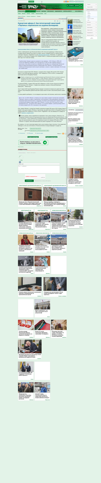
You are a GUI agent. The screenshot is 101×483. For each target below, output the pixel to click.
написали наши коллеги (44, 54)
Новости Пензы (21, 16)
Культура (89, 22)
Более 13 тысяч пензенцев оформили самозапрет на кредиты (41, 332)
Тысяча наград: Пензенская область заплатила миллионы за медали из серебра (25, 333)
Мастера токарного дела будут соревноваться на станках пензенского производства (74, 119)
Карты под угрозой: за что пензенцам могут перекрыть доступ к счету (75, 59)
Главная (88, 4)
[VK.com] (19, 162)
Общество (39, 205)
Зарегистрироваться (79, 1)
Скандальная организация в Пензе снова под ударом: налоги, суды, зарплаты (53, 293)
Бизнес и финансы (90, 9)
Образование (89, 27)
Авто (88, 20)
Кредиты (89, 13)
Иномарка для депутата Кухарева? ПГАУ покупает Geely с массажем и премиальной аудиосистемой (30, 356)
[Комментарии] (55, 21)
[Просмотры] (58, 21)
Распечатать (22, 133)
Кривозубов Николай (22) (35, 128)
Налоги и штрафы (91, 18)
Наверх (91, 38)
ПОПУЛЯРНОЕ (71, 109)
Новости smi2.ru (21, 146)
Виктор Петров (64, 18)
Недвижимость (90, 32)
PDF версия (30, 133)
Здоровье (89, 24)
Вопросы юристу (90, 35)
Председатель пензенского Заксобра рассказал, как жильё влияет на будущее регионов (25, 396)
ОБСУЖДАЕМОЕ (79, 109)
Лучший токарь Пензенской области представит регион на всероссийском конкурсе (42, 395)
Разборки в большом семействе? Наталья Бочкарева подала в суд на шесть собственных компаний (25, 248)
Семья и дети (89, 30)
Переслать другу (39, 133)
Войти (72, 1)
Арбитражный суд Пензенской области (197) (39, 130)
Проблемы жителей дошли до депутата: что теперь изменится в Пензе (75, 113)
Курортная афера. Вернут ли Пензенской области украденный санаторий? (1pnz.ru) (38, 49)
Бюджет (89, 15)
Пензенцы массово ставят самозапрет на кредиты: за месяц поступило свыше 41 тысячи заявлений (58, 334)
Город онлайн (90, 7)
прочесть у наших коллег (27, 112)
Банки (19, 13)
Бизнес (89, 16)
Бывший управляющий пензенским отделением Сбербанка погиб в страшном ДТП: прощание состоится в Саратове (26, 269)
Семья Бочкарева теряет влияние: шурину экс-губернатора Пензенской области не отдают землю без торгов (59, 225)
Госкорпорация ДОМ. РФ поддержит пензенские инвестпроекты (25, 374)
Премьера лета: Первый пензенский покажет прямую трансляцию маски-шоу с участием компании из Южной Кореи (30, 203)
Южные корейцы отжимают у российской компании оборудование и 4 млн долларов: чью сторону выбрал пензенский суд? (54, 203)
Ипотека (31, 399)
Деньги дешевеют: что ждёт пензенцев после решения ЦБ (41, 311)
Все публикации (80, 123)
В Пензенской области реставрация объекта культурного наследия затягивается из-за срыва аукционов (75, 223)
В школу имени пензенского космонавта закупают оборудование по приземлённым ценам (30, 293)
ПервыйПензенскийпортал (22, 6)
